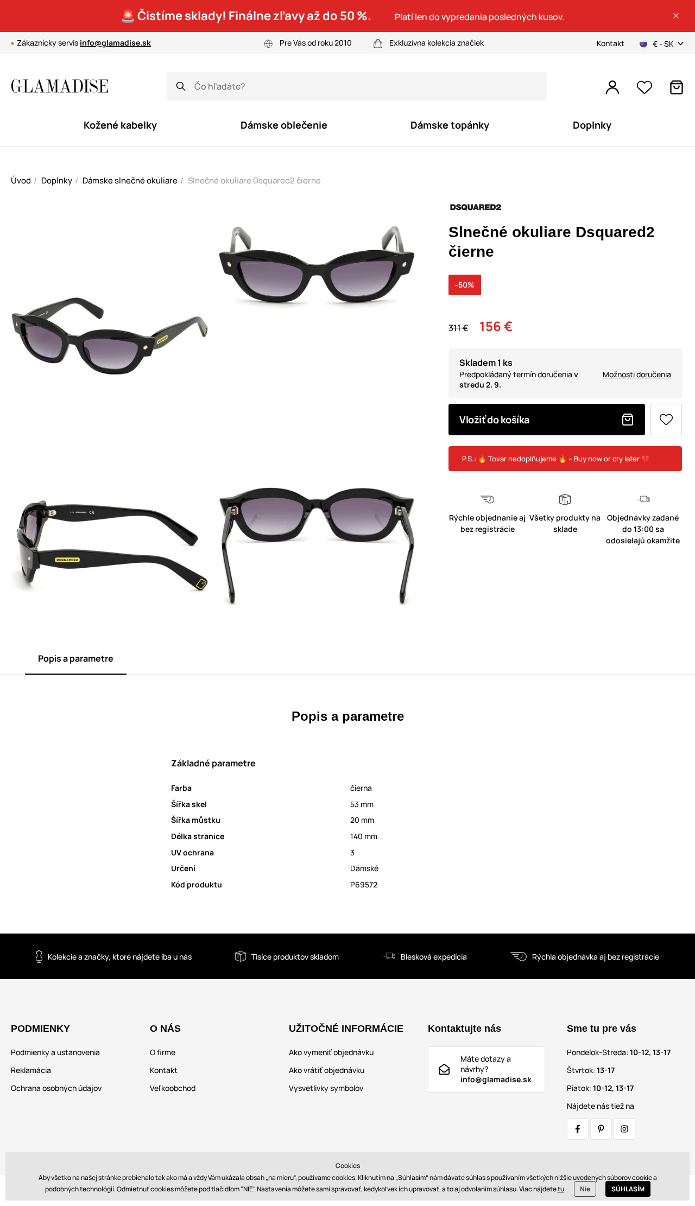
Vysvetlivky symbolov (326, 1088)
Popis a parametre (75, 658)
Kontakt (610, 43)
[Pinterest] (601, 1129)
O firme (162, 1052)
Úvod (21, 180)
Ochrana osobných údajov (56, 1088)
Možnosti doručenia (637, 374)
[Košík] (676, 87)
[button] (676, 15)
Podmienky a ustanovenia (55, 1052)
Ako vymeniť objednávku (331, 1052)
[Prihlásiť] (612, 87)
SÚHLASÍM (628, 1189)
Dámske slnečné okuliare (130, 180)
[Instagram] (624, 1129)
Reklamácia (31, 1070)
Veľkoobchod (172, 1088)
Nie (585, 1189)
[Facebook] (578, 1129)
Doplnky (56, 180)
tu (561, 1189)
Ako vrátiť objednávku (326, 1070)
